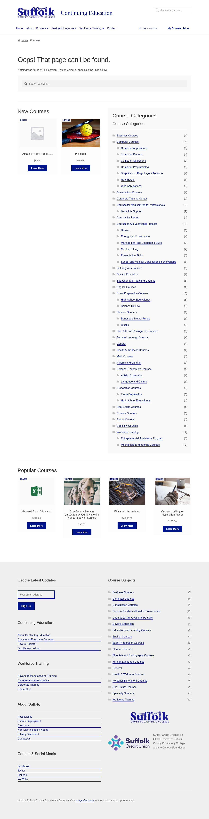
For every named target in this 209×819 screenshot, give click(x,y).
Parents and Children (129, 362)
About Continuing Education (34, 635)
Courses (41, 28)
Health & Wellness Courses (133, 350)
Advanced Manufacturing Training (37, 676)
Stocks (125, 325)
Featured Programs (63, 28)
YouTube (23, 779)
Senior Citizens (126, 419)
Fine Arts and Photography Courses (137, 331)
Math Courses (125, 356)
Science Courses (127, 413)
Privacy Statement (28, 734)
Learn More (37, 168)
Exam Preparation (131, 394)
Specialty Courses (127, 426)
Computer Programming (135, 167)
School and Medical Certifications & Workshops (148, 261)
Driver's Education (127, 274)
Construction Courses (129, 192)
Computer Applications (134, 148)
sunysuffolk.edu (85, 800)
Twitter (21, 770)
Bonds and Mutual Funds (135, 318)
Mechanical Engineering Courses (140, 444)
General (121, 343)
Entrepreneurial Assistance (33, 680)
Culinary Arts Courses (129, 268)
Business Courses (127, 135)
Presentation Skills (132, 255)
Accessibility (25, 716)
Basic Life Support (131, 211)
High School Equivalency (135, 299)
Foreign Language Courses (133, 337)
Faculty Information (29, 648)
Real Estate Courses (129, 407)
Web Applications (131, 186)
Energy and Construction (135, 236)
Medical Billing (129, 249)
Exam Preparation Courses (132, 293)
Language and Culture (134, 381)
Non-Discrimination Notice (33, 730)
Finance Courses (127, 312)
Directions (23, 725)
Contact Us (24, 689)
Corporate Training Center (132, 198)
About (29, 28)
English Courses (126, 287)
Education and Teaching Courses (136, 280)
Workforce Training (90, 28)
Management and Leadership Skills (141, 243)
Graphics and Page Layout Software (142, 173)
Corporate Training (28, 684)
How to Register (27, 644)
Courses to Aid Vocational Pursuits (137, 224)
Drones (125, 230)
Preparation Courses (129, 388)
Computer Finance (132, 154)
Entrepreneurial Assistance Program (142, 438)
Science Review (130, 306)
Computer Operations (133, 160)
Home (19, 28)
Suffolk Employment (29, 721)
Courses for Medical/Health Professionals (141, 205)
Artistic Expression (132, 375)
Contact (111, 28)
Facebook (23, 766)
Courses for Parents (128, 217)
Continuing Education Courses (35, 639)
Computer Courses (128, 141)
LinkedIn (23, 775)
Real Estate (128, 179)
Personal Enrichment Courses (134, 369)
